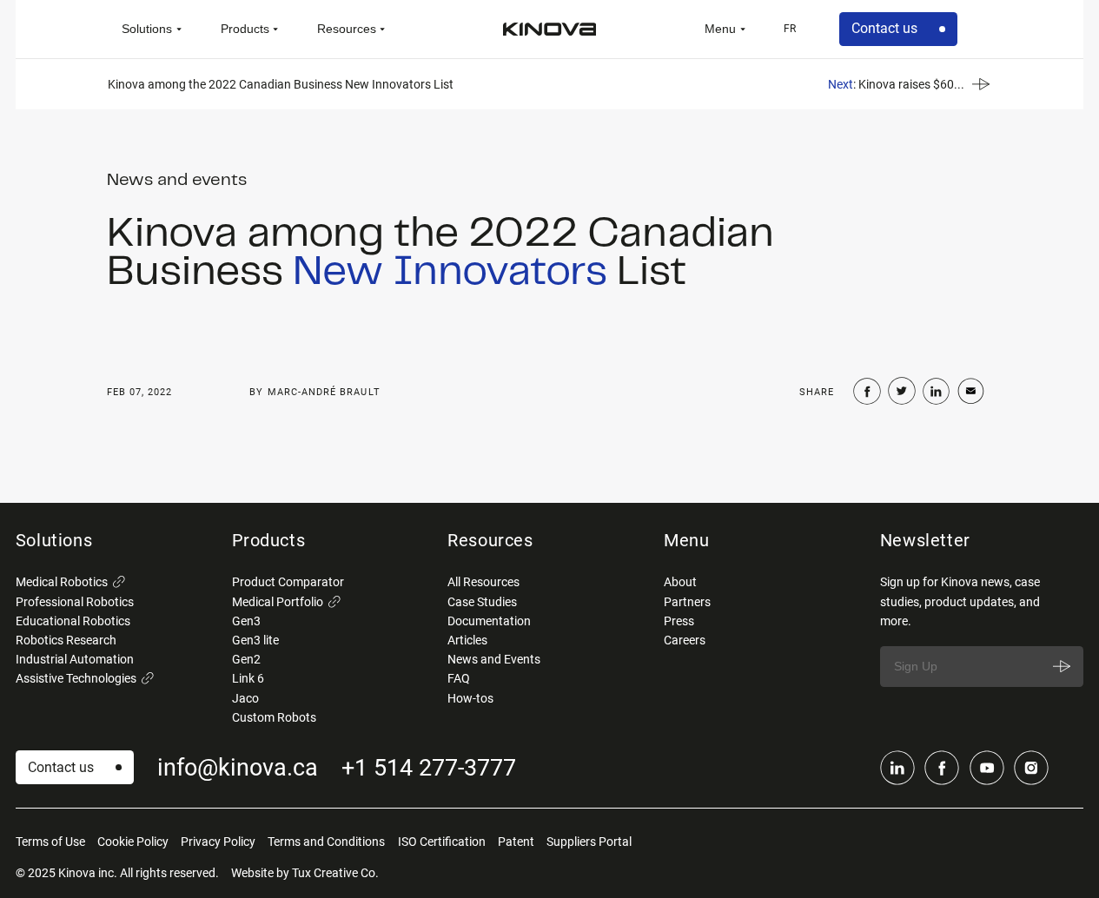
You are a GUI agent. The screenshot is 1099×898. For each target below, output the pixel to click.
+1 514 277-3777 (428, 768)
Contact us (884, 28)
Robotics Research (66, 640)
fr (790, 29)
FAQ (458, 678)
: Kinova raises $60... (896, 83)
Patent (516, 841)
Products (245, 29)
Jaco (245, 698)
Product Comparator (288, 582)
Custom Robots (274, 717)
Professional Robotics (75, 602)
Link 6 (248, 678)
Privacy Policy (218, 841)
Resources (346, 29)
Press (679, 621)
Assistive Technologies (76, 678)
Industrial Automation (75, 659)
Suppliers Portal (589, 841)
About (680, 582)
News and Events (493, 659)
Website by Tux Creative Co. (305, 873)
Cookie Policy (133, 841)
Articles (467, 640)
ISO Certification (442, 841)
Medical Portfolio (277, 602)
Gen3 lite (255, 640)
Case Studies (482, 602)
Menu (720, 29)
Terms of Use (50, 841)
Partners (687, 602)
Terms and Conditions (326, 841)
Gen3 (246, 621)
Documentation (489, 621)
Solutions (147, 29)
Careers (684, 640)
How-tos (470, 698)
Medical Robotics (62, 582)
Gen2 (246, 659)
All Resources (483, 582)
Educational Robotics (73, 621)
